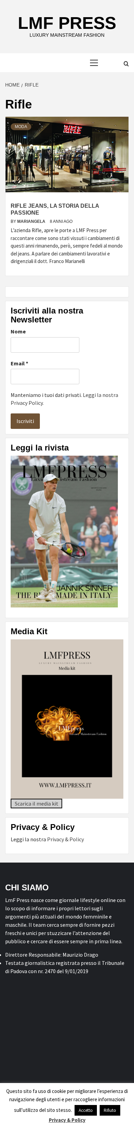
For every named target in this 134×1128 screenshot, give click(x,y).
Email (19, 363)
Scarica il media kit (36, 803)
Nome (18, 331)
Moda (21, 126)
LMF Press (67, 23)
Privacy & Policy (65, 839)
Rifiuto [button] (110, 1110)
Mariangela (31, 221)
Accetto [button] (86, 1110)
